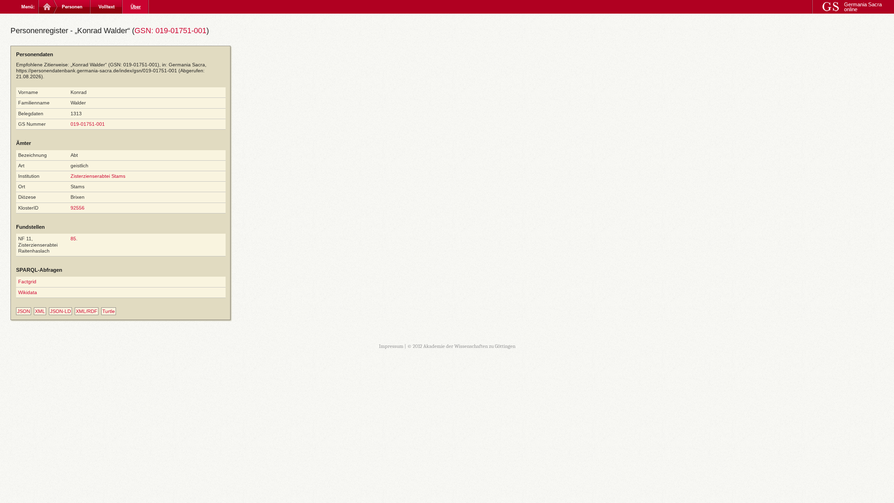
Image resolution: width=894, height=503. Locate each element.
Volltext (106, 6)
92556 (78, 208)
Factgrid (27, 281)
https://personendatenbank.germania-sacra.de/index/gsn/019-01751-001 (96, 70)
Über (136, 6)
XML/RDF (86, 311)
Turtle (108, 311)
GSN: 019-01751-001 (170, 30)
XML (40, 311)
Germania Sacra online (863, 6)
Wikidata (27, 292)
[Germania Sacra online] (46, 7)
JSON (23, 311)
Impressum (391, 346)
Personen (72, 6)
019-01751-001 (88, 124)
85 (73, 238)
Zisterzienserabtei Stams (98, 176)
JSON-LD (60, 311)
